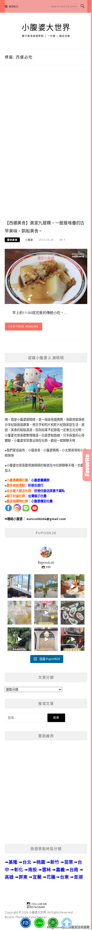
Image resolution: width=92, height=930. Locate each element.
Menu (13, 6)
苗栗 (68, 862)
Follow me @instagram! (37, 905)
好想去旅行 (35, 485)
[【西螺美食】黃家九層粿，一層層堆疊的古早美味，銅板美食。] (46, 276)
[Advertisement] (46, 147)
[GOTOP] (66, 923)
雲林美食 (12, 239)
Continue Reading (23, 326)
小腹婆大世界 (46, 27)
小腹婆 (29, 239)
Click (87, 465)
